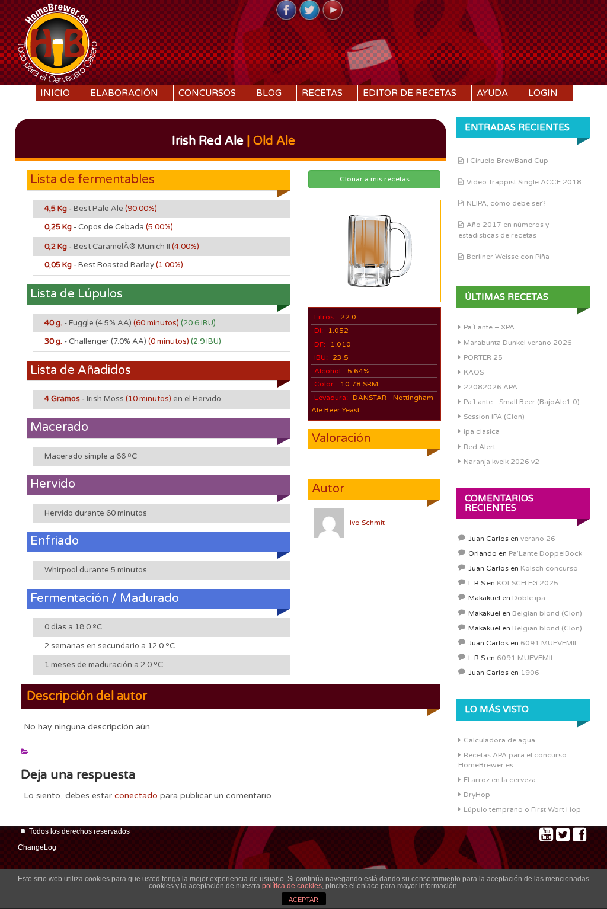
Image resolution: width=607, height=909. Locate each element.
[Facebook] (286, 10)
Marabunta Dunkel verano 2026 (518, 342)
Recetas (322, 93)
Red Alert (480, 447)
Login (543, 93)
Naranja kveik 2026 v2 (501, 461)
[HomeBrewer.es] (57, 41)
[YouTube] (332, 10)
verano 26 (537, 538)
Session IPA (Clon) (494, 416)
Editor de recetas (409, 93)
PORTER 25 (483, 357)
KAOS (474, 372)
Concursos (207, 93)
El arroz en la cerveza (500, 780)
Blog (269, 93)
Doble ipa (528, 598)
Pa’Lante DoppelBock (545, 553)
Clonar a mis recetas (375, 179)
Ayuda (492, 93)
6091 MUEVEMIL (549, 643)
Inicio (55, 93)
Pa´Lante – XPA (489, 327)
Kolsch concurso (549, 568)
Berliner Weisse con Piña (508, 256)
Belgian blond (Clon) (547, 613)
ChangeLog (37, 847)
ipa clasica (482, 431)
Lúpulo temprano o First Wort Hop (522, 809)
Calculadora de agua (499, 740)
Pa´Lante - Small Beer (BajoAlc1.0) (522, 402)
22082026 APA (490, 387)
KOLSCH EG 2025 (527, 583)
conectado (136, 795)
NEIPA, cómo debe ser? (506, 203)
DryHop (477, 794)
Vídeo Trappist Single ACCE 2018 (524, 182)
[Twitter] (309, 10)
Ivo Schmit (367, 522)
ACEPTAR (303, 899)
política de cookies (292, 886)
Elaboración (124, 93)
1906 (529, 672)
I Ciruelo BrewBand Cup (507, 160)
